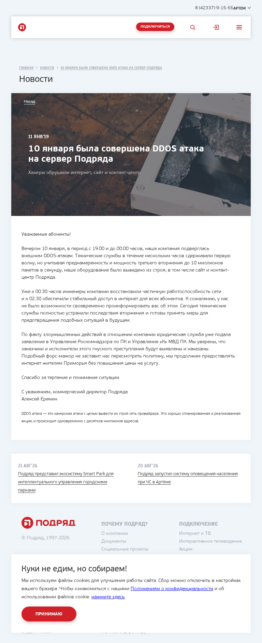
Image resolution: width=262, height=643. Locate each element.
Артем (239, 8)
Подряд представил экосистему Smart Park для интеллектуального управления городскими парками (66, 482)
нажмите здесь (108, 597)
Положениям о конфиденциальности (172, 588)
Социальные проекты (124, 549)
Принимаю (48, 614)
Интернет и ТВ (195, 533)
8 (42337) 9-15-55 (214, 8)
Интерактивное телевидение (210, 541)
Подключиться (155, 27)
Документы (113, 541)
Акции (185, 549)
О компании (114, 533)
